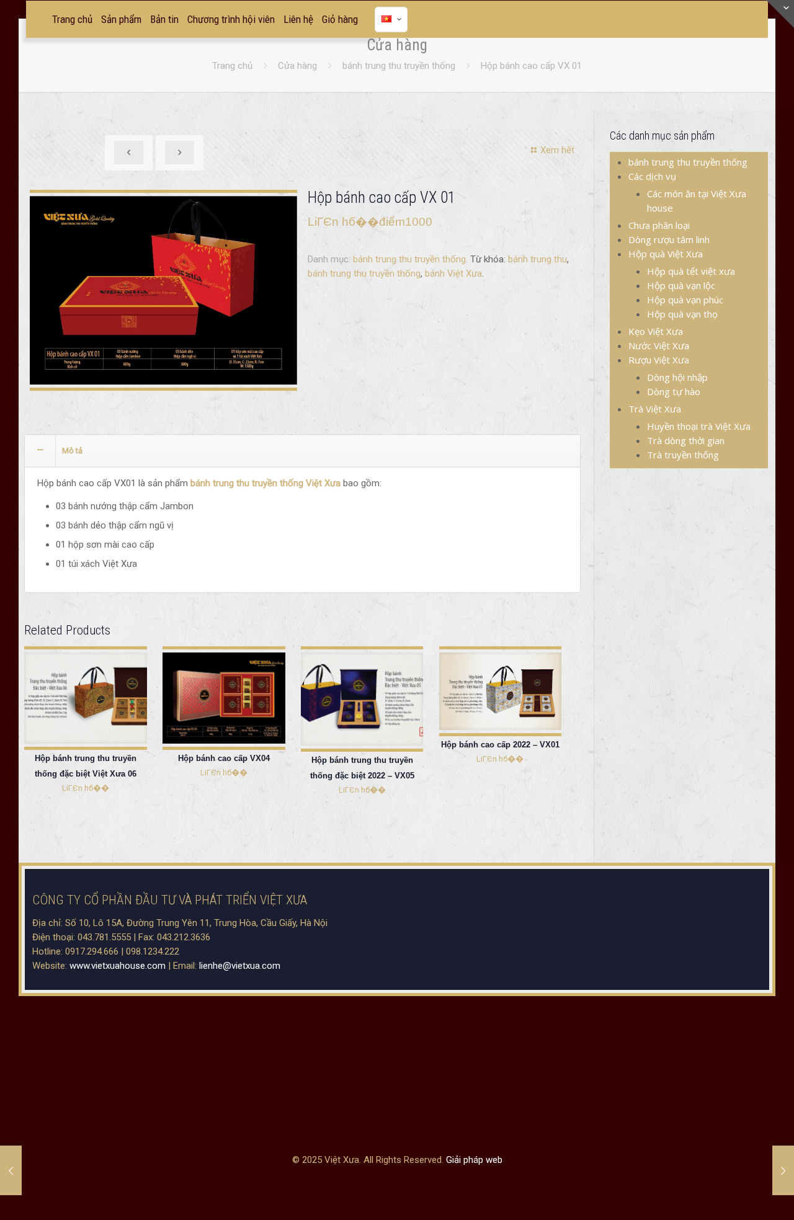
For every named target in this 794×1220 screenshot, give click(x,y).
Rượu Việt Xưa (658, 360)
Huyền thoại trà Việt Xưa (699, 426)
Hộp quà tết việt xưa (691, 271)
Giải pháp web (474, 1159)
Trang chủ (232, 65)
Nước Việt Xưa (658, 345)
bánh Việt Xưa (453, 273)
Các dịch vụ (652, 176)
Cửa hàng (297, 65)
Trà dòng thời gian (686, 440)
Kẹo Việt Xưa (655, 331)
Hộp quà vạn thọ (682, 314)
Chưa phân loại (659, 225)
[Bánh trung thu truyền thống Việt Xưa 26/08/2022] (783, 1170)
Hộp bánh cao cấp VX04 (224, 758)
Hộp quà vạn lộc (681, 285)
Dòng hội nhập (677, 377)
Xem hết (557, 150)
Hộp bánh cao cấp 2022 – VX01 (500, 744)
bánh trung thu (537, 259)
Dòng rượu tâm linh (669, 239)
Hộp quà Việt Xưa (665, 253)
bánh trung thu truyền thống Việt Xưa (265, 483)
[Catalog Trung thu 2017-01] (163, 290)
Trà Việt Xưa (654, 409)
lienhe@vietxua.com (239, 965)
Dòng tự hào (673, 391)
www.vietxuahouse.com (117, 965)
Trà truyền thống (683, 454)
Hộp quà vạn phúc (685, 299)
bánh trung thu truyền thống (398, 65)
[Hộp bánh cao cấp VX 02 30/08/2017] (11, 1170)
